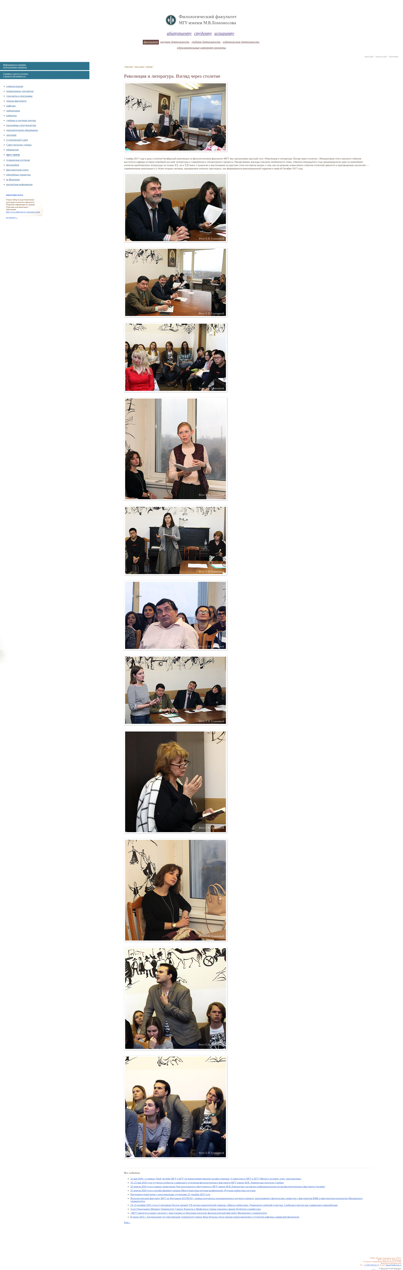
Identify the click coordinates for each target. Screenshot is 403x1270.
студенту (203, 33)
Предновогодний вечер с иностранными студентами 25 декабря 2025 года (170, 1194)
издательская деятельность (241, 42)
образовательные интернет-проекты (201, 48)
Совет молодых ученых (19, 144)
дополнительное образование (22, 130)
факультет (151, 42)
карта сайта (369, 56)
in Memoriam (13, 179)
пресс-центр (13, 154)
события (149, 67)
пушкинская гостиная (18, 160)
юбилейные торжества (18, 174)
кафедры (11, 105)
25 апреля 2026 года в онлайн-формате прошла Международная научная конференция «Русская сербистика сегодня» (193, 1190)
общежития (12, 149)
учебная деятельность (206, 42)
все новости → (12, 217)
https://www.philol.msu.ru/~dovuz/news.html (23, 212)
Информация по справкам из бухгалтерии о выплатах (15, 66)
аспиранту (224, 33)
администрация (14, 86)
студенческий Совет (17, 139)
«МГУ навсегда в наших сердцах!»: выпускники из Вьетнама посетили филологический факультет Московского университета (198, 1213)
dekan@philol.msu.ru (393, 1265)
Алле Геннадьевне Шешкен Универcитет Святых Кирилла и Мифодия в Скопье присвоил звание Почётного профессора (195, 1209)
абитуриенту (179, 33)
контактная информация (19, 184)
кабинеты (11, 115)
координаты (393, 56)
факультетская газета (17, 169)
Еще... (127, 1222)
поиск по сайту (381, 56)
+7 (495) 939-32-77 (371, 1265)
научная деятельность (174, 42)
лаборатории (13, 110)
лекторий (11, 135)
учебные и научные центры (21, 120)
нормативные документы (20, 91)
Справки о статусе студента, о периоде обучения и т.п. (15, 75)
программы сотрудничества (21, 125)
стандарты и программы (19, 96)
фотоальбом (12, 164)
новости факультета (14, 195)
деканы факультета (16, 100)
